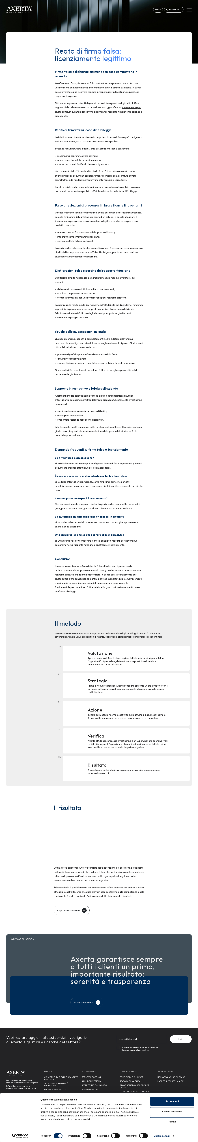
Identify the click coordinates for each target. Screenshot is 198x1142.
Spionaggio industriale (56, 1090)
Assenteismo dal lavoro (94, 1085)
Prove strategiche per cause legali (134, 1086)
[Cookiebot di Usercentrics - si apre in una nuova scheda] (20, 1136)
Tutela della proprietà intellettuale (56, 1084)
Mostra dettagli (162, 1136)
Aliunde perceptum (91, 1081)
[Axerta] (19, 9)
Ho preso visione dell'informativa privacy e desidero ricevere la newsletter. (140, 1048)
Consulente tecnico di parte (134, 1091)
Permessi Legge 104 (91, 1077)
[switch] (87, 1135)
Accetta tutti (172, 1101)
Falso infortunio (91, 1089)
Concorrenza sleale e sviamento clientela (61, 1078)
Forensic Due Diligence (131, 1077)
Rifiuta (172, 1121)
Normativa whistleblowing (171, 1077)
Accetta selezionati (172, 1111)
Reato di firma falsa (130, 1081)
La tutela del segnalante (170, 1081)
